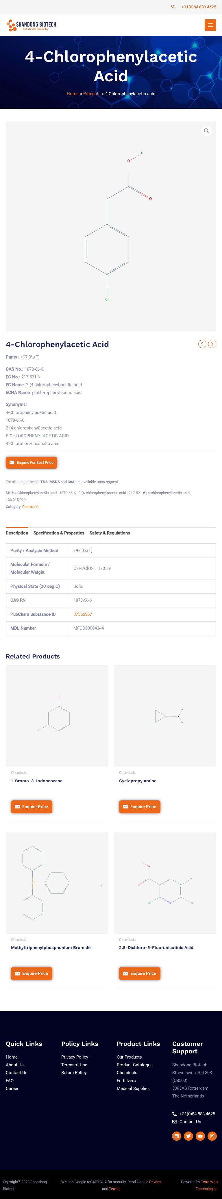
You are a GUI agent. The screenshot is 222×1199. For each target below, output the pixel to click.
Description (17, 533)
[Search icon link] (173, 7)
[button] (206, 131)
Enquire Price (35, 806)
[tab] (17, 533)
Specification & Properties (59, 533)
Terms (114, 1189)
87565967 (82, 614)
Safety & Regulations (110, 533)
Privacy (155, 1182)
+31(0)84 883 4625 (199, 7)
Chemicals (31, 506)
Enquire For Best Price (35, 462)
